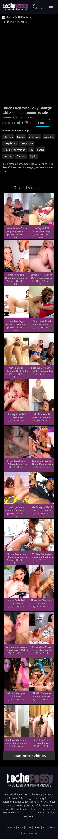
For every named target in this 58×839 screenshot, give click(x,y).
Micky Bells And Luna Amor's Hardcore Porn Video (16, 602)
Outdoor (21, 156)
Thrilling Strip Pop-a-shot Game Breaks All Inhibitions (16, 742)
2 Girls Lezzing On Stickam (16, 695)
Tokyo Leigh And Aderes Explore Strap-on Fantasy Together (16, 463)
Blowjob (8, 136)
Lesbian (8, 156)
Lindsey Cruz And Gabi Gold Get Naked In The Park (16, 416)
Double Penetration (14, 149)
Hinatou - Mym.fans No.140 (42, 602)
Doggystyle (26, 143)
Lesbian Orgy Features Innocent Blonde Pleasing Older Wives (16, 323)
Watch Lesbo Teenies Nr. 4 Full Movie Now (16, 370)
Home (9, 17)
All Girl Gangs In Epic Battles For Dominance (42, 695)
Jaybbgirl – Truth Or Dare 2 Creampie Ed (42, 276)
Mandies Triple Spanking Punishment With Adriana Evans (41, 742)
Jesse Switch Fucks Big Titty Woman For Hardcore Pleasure (16, 230)
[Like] (19, 123)
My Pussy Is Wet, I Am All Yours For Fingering (42, 509)
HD (31, 149)
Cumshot (49, 136)
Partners (37, 8)
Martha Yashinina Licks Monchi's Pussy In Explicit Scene (16, 556)
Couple (21, 136)
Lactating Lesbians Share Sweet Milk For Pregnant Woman (16, 649)
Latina (40, 149)
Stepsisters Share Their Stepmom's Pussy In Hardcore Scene (42, 649)
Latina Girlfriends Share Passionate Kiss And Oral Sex (42, 463)
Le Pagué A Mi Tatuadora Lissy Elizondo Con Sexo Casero (41, 230)
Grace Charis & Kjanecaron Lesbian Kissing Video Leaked (16, 277)
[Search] (4, 6)
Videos (27, 17)
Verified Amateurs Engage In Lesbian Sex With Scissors (41, 556)
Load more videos (29, 755)
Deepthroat (10, 143)
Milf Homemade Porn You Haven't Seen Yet (41, 416)
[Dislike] (27, 123)
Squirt (33, 156)
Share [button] (41, 122)
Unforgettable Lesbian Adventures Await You (16, 509)
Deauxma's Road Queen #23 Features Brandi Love (42, 323)
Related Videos (26, 188)
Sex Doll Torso (16, 6)
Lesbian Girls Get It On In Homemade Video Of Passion (41, 370)
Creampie (34, 136)
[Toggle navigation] (51, 6)
